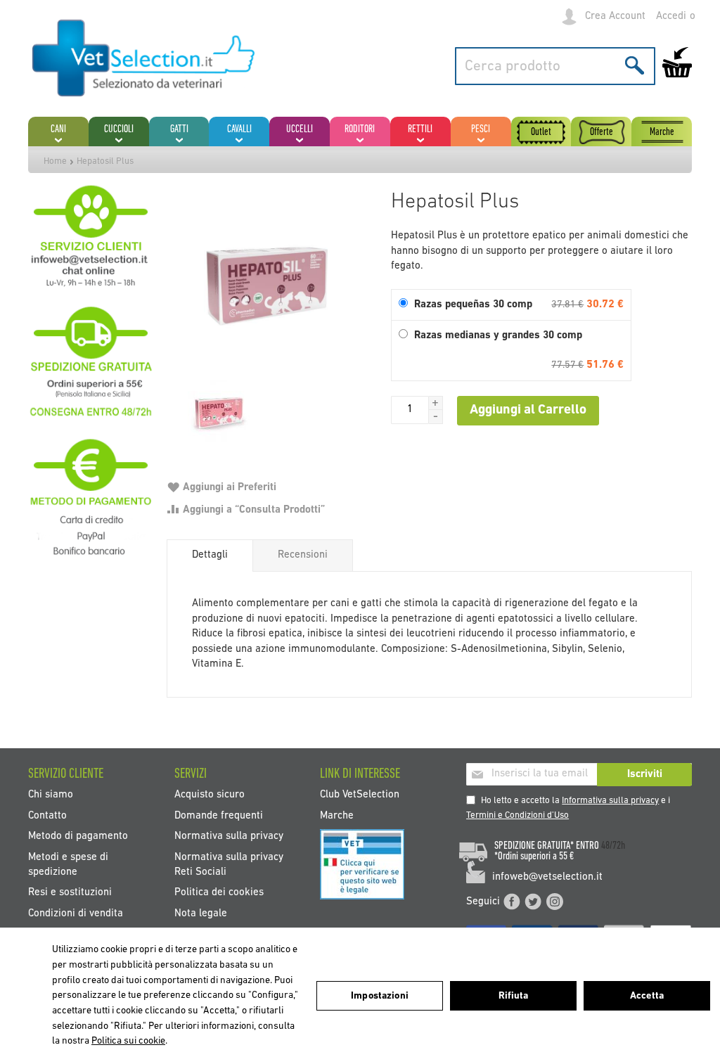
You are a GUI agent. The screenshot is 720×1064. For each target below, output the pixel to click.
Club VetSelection (359, 795)
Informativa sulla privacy (610, 800)
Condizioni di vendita (75, 913)
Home (55, 161)
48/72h (613, 846)
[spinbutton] (410, 410)
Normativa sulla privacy (228, 836)
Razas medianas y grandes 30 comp (498, 336)
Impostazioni (380, 996)
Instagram (554, 901)
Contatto (47, 815)
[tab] (210, 555)
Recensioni (303, 555)
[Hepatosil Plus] (272, 289)
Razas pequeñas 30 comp (473, 305)
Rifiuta (514, 996)
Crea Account (615, 16)
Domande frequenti (218, 815)
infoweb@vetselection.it (547, 877)
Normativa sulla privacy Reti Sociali (228, 864)
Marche (337, 815)
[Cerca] (634, 65)
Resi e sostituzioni (70, 892)
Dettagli (210, 555)
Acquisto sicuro (209, 795)
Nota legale (200, 913)
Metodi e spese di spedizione (68, 864)
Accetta (647, 996)
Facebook (512, 901)
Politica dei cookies (219, 892)
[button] (436, 403)
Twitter (533, 901)
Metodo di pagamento (78, 836)
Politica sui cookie (128, 1041)
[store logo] (144, 59)
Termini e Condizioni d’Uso (517, 815)
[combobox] (555, 66)
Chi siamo (50, 795)
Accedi (671, 16)
